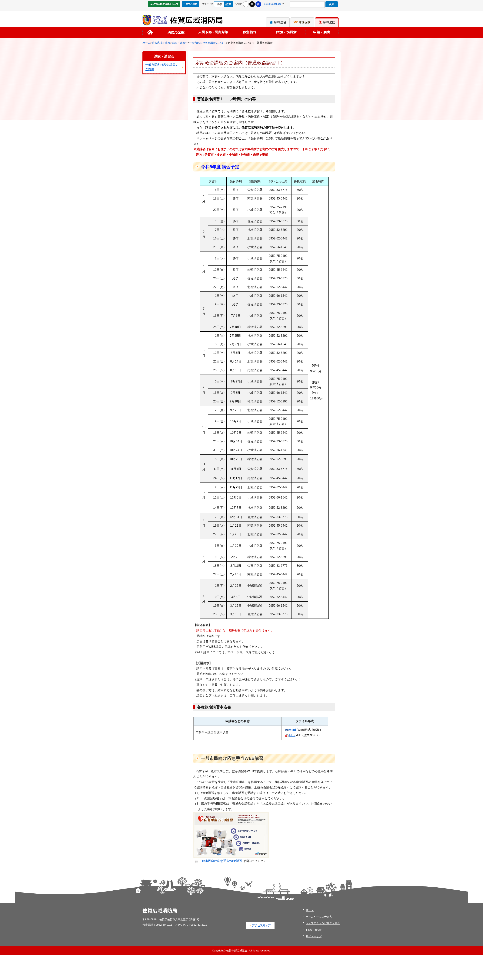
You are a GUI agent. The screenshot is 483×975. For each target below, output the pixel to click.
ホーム (146, 42)
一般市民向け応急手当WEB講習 (220, 861)
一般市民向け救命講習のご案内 (207, 42)
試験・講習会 (180, 42)
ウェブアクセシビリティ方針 (323, 923)
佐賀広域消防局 (161, 42)
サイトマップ (313, 936)
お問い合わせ (313, 929)
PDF (292, 735)
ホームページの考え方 (319, 916)
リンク (310, 910)
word (292, 729)
